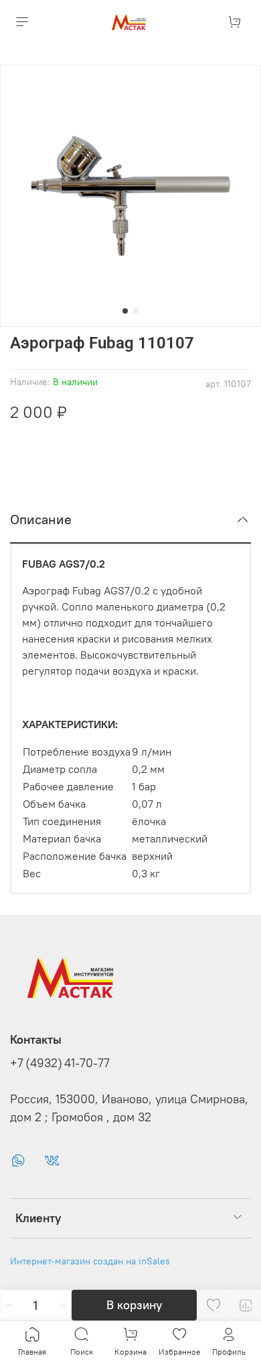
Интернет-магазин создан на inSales (90, 1261)
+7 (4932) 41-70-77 (60, 1063)
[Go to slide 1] (125, 311)
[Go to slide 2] (136, 311)
